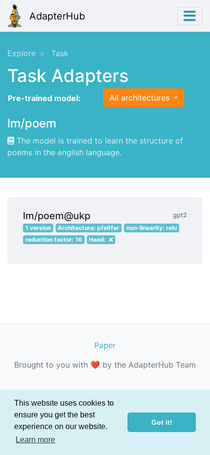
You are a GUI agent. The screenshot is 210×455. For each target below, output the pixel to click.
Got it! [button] (161, 422)
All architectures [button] (140, 98)
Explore (21, 53)
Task (59, 53)
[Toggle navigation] (189, 16)
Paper (105, 345)
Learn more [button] (35, 439)
